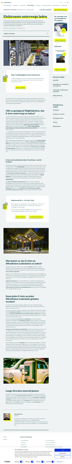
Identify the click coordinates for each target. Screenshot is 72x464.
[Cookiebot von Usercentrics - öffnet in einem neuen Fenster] (7, 462)
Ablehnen (63, 456)
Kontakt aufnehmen (60, 69)
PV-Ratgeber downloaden (36, 216)
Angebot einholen (20, 87)
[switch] (32, 462)
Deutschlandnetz (9, 179)
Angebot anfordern (60, 40)
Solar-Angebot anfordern (45, 9)
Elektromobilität (20, 166)
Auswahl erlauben (62, 453)
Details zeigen (59, 461)
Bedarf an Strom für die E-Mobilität (31, 124)
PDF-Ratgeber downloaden (60, 9)
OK (62, 450)
